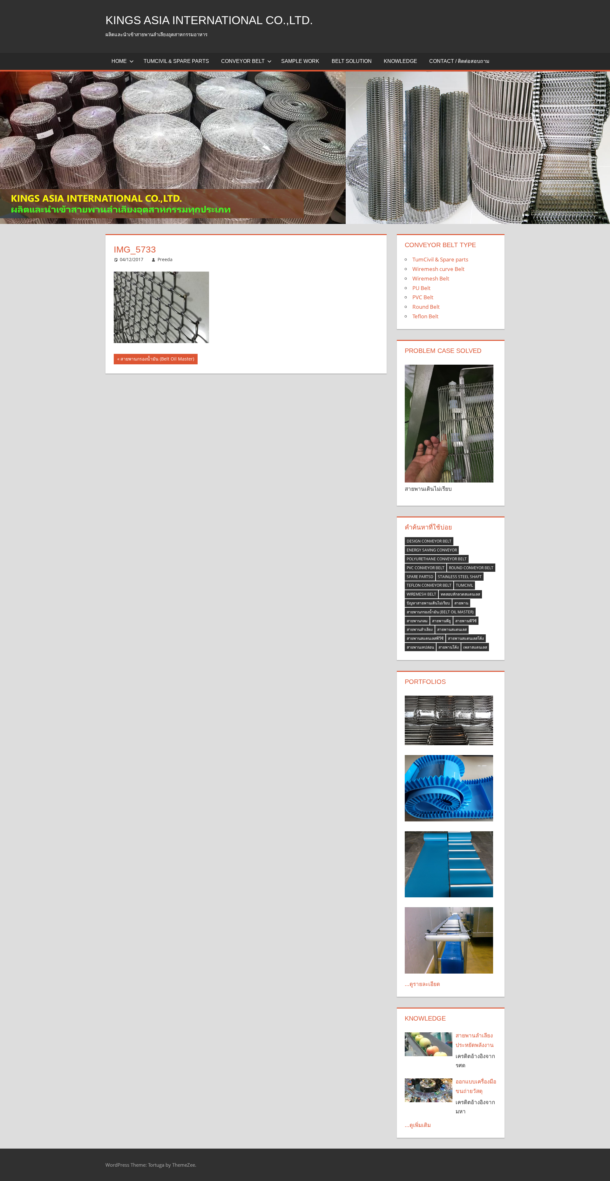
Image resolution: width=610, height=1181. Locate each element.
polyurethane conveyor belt (437, 559)
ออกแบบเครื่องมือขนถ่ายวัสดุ (476, 1086)
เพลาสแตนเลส (475, 647)
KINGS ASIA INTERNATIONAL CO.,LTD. (209, 20)
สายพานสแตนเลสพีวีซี (425, 638)
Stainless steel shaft (460, 576)
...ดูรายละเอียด (422, 984)
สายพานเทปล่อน (420, 647)
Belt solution (352, 61)
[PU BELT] (449, 788)
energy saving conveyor (432, 550)
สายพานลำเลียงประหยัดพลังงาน (475, 1040)
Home (119, 61)
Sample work (300, 61)
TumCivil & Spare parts (176, 61)
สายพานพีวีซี (466, 621)
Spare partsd (420, 576)
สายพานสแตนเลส (452, 629)
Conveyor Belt (243, 61)
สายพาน (461, 603)
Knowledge (400, 61)
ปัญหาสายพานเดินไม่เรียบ (428, 603)
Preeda (165, 259)
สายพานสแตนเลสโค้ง (466, 638)
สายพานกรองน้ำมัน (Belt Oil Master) (157, 359)
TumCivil (464, 585)
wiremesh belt (421, 594)
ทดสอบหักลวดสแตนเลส (460, 594)
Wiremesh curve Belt (438, 269)
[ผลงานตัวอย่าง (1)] (449, 864)
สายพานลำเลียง (420, 629)
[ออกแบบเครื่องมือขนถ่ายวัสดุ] (428, 1090)
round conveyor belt (471, 567)
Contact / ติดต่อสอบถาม (459, 61)
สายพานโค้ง (448, 647)
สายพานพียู (441, 621)
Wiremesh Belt (430, 278)
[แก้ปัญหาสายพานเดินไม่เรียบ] (449, 424)
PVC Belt (422, 297)
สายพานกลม (417, 621)
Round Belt (426, 306)
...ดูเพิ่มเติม (418, 1125)
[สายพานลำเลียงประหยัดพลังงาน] (428, 1044)
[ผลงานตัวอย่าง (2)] (449, 720)
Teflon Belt (425, 316)
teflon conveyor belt (429, 585)
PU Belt (421, 288)
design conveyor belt (429, 541)
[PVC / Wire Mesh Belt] (449, 940)
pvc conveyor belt (425, 567)
